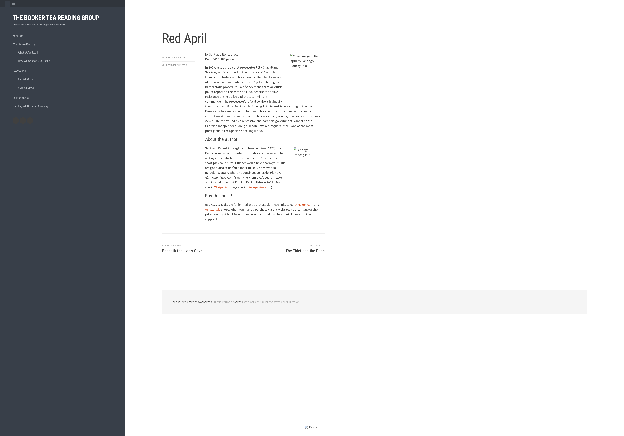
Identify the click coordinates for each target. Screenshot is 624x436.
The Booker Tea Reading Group (56, 18)
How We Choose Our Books (34, 61)
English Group (26, 79)
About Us (18, 36)
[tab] (7, 4)
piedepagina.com (259, 187)
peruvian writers (176, 65)
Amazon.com (304, 204)
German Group (26, 87)
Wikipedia (221, 187)
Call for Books (21, 98)
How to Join (19, 71)
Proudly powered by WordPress (192, 302)
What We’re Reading (24, 44)
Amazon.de (212, 209)
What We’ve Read (28, 52)
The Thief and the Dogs (305, 250)
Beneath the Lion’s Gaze (182, 250)
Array (238, 302)
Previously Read (176, 57)
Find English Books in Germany (30, 106)
